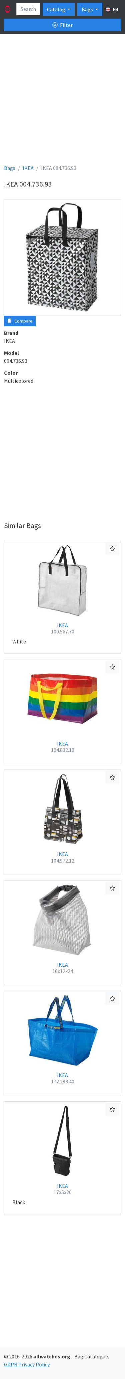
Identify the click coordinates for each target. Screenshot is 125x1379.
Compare (23, 321)
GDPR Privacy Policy (27, 1364)
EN (115, 9)
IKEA (62, 628)
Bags (88, 9)
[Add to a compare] (112, 548)
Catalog (56, 9)
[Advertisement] (62, 101)
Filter (66, 25)
